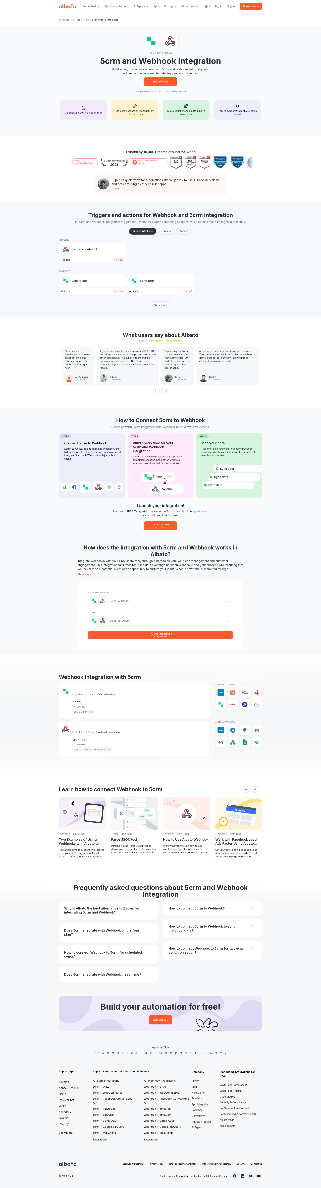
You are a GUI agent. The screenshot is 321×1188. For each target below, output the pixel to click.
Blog (194, 1086)
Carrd (62, 1094)
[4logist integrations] (257, 692)
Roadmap (197, 1110)
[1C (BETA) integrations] (245, 692)
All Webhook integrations (160, 1080)
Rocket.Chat (66, 1100)
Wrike (62, 1106)
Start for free (160, 81)
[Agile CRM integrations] (257, 704)
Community (198, 1115)
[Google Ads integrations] (233, 742)
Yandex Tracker (69, 1088)
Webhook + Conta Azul (159, 1120)
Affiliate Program (201, 1121)
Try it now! (117, 259)
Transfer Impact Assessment (216, 1163)
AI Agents (197, 1127)
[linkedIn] (242, 1176)
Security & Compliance (233, 1102)
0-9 (97, 1053)
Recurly (64, 1124)
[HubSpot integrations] (233, 692)
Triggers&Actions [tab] (143, 231)
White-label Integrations (233, 1085)
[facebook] (234, 1176)
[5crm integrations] (221, 704)
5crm (86, 20)
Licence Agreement (133, 1163)
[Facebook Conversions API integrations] (245, 730)
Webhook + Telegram (157, 1108)
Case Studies (227, 1096)
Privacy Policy (156, 1163)
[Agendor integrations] (245, 704)
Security (241, 1163)
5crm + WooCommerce (108, 1092)
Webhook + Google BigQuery (162, 1126)
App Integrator (200, 1104)
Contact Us (256, 1163)
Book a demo (251, 6)
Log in (218, 6)
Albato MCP (227, 1120)
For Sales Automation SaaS (235, 1108)
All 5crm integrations (106, 1080)
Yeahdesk (65, 1112)
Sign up (231, 6)
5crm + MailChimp (104, 1132)
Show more (160, 305)
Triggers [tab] (166, 231)
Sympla (63, 1118)
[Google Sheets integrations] (245, 742)
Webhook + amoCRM (157, 1114)
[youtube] (250, 1176)
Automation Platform (117, 6)
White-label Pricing (231, 1090)
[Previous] (156, 391)
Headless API (227, 1125)
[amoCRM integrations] (221, 692)
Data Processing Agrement (182, 1163)
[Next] (164, 391)
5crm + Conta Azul (105, 1120)
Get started (160, 1019)
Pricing (195, 1081)
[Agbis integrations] (233, 704)
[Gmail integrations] (257, 730)
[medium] (258, 1176)
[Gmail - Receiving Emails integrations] (221, 742)
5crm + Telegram (104, 1108)
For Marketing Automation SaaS (238, 1114)
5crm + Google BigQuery (108, 1126)
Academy (197, 1098)
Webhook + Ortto (155, 1086)
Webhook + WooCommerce (161, 1092)
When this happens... (99, 592)
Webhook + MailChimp (158, 1132)
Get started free (160, 525)
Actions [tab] (184, 231)
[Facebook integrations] (233, 730)
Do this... (93, 612)
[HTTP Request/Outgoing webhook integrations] (257, 742)
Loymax (64, 1082)
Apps (157, 6)
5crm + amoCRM (104, 1114)
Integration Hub (66, 20)
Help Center (198, 1092)
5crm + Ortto (101, 1086)
